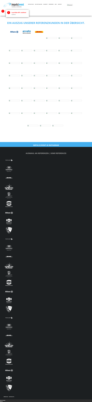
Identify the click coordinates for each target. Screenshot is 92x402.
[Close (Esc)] (0, 400)
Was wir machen (38, 4)
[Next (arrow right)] (2, 401)
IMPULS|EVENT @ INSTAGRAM (46, 145)
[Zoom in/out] (4, 400)
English (70, 5)
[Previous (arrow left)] (0, 401)
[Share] (2, 400)
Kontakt (60, 4)
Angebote (45, 4)
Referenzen (51, 4)
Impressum (6, 396)
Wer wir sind (31, 4)
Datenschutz (11, 396)
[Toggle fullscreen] (3, 400)
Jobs (56, 4)
